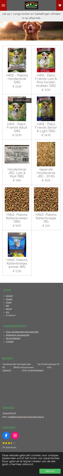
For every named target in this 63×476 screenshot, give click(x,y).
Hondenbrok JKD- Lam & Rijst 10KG (17, 173)
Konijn (9, 309)
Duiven (9, 296)
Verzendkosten (13, 338)
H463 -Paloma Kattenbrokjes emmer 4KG (17, 263)
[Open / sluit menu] (3, 5)
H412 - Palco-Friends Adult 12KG (17, 128)
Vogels (9, 299)
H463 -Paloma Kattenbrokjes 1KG (46, 218)
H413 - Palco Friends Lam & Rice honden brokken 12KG (46, 80)
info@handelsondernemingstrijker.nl (25, 417)
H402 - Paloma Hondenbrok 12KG (17, 79)
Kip (7, 312)
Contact (10, 342)
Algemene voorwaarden (17, 335)
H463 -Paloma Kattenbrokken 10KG (17, 218)
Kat (7, 306)
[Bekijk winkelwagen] (59, 5)
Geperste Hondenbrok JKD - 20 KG (46, 173)
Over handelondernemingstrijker (22, 332)
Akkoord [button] (50, 471)
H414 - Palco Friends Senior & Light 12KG (46, 128)
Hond (8, 302)
